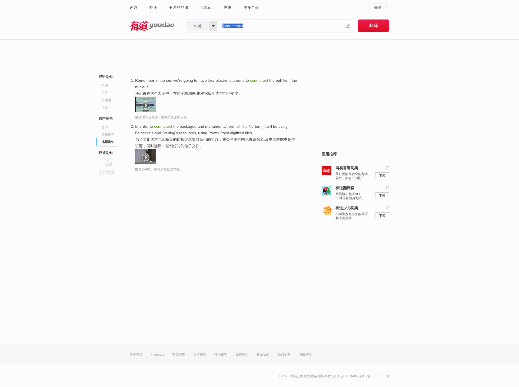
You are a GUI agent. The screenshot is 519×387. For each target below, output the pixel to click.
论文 (104, 107)
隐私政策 (310, 376)
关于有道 (136, 354)
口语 (104, 93)
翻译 (153, 7)
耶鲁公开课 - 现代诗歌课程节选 (157, 170)
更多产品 (251, 7)
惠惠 (227, 7)
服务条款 (324, 376)
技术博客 (220, 354)
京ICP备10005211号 (374, 376)
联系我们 (263, 354)
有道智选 (178, 354)
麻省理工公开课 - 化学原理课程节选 (161, 117)
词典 (133, 7)
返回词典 (108, 173)
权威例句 (106, 153)
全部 (104, 85)
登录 (378, 7)
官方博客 (199, 354)
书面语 (106, 100)
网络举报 (305, 354)
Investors (157, 354)
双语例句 (106, 77)
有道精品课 (178, 7)
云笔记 (206, 7)
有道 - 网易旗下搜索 (152, 26)
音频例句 (107, 134)
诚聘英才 (241, 354)
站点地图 (284, 354)
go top (108, 162)
